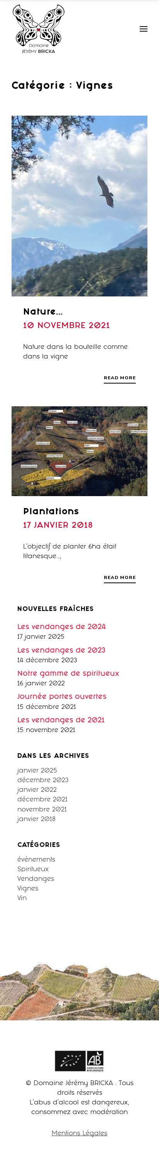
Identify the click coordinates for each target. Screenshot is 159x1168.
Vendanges (35, 879)
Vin (22, 898)
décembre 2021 (42, 800)
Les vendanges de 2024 (61, 627)
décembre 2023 (43, 781)
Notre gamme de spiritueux (68, 674)
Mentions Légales (79, 1134)
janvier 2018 (36, 819)
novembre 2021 (42, 810)
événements (36, 860)
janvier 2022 (37, 790)
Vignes (27, 889)
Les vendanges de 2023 (61, 651)
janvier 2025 (37, 771)
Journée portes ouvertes (62, 697)
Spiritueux (33, 870)
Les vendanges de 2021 (61, 721)
